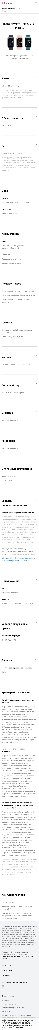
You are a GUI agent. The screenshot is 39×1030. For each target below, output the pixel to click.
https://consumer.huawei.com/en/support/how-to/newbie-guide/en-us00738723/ (19, 559)
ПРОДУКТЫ (6, 965)
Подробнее (18, 1027)
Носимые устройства (19, 952)
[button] (31, 3)
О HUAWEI (6, 975)
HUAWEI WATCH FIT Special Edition (11, 10)
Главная (5, 952)
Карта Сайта (5, 1000)
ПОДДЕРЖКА (7, 970)
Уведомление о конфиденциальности (13, 1008)
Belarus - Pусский (9, 996)
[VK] (3, 986)
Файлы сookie (6, 1011)
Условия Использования (9, 1004)
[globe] (2, 996)
